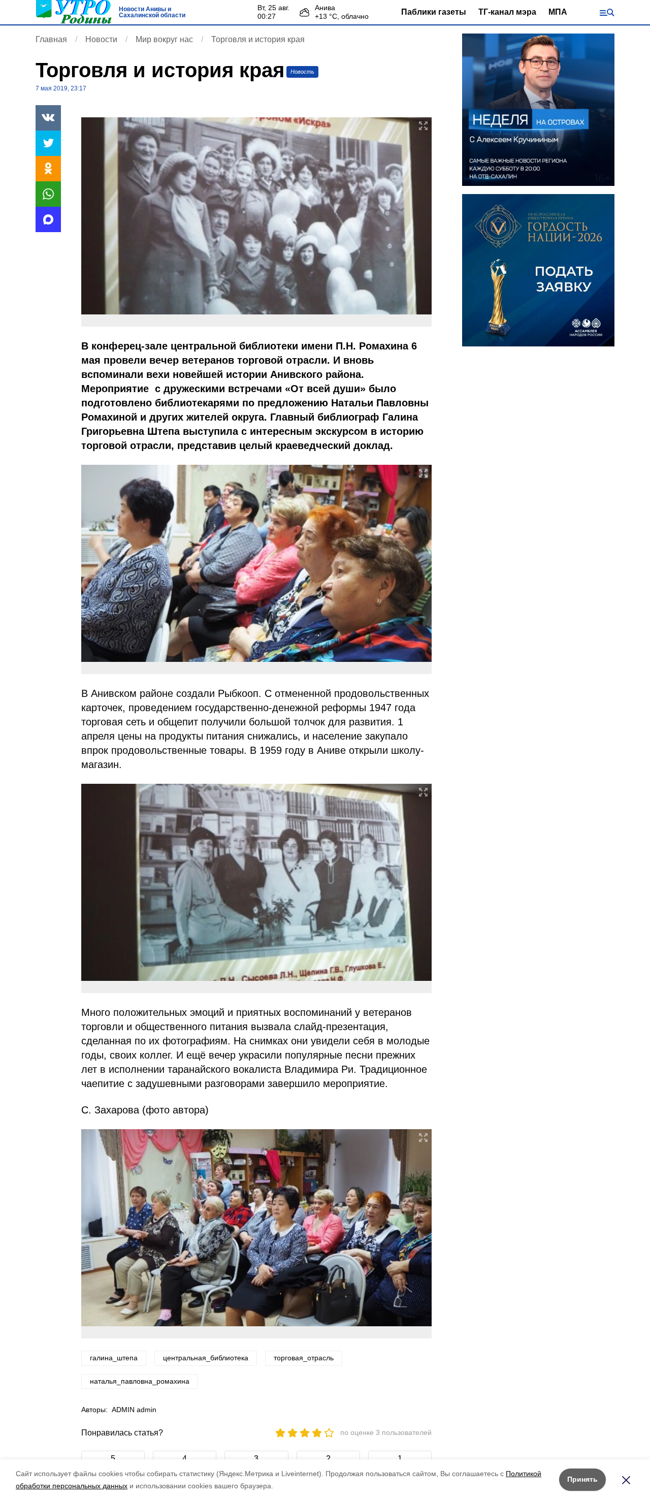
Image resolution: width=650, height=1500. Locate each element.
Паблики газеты (433, 12)
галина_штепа (114, 1358)
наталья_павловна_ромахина (139, 1381)
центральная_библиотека (205, 1358)
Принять (582, 1479)
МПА (557, 12)
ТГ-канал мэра (507, 12)
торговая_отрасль (304, 1358)
